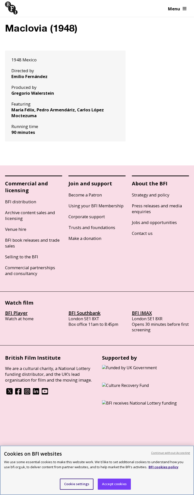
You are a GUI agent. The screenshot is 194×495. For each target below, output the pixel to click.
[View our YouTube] (44, 393)
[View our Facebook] (18, 393)
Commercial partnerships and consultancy (30, 270)
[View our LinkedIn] (36, 393)
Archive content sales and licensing (30, 215)
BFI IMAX (142, 313)
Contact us (142, 233)
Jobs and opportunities (154, 222)
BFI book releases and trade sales (32, 243)
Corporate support (86, 216)
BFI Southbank (84, 313)
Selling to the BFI (21, 257)
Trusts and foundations (91, 227)
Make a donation (84, 238)
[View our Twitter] (9, 393)
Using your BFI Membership (96, 206)
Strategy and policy (150, 195)
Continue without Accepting (170, 453)
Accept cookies (114, 484)
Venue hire (15, 229)
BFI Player (16, 313)
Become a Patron (85, 195)
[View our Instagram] (27, 393)
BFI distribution (20, 202)
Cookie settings (76, 484)
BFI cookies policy (163, 467)
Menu (174, 9)
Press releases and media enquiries (157, 208)
